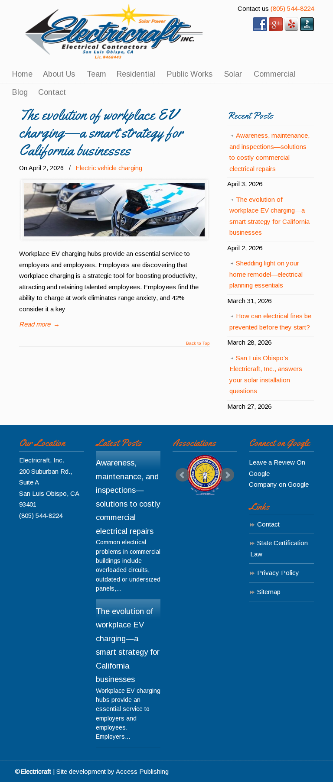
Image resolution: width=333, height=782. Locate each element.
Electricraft (114, 31)
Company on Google (279, 484)
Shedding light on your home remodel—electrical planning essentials (266, 274)
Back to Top (198, 343)
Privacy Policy (278, 572)
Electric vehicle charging (109, 168)
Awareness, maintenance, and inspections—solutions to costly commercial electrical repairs (269, 152)
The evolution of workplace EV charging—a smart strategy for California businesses (101, 132)
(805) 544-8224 (292, 8)
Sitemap (269, 591)
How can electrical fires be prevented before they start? (270, 321)
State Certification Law (279, 548)
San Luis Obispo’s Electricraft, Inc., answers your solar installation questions (265, 374)
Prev (182, 475)
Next (227, 475)
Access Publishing (142, 771)
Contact (268, 524)
